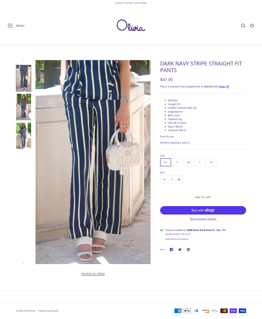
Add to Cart (203, 197)
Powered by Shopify (48, 310)
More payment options (203, 218)
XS (165, 162)
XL (211, 162)
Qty (162, 172)
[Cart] (252, 25)
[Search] (243, 25)
